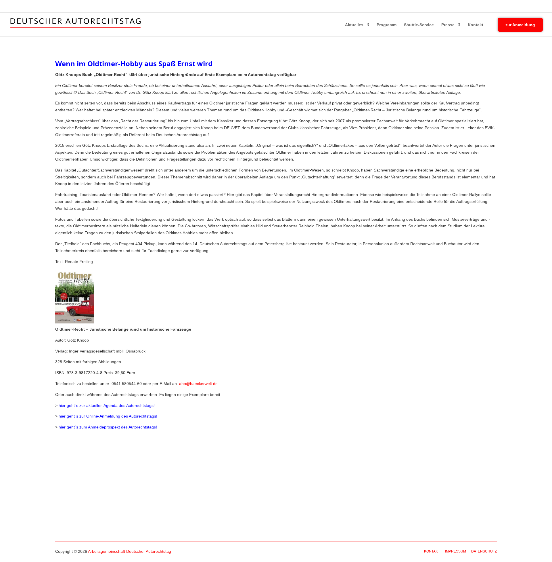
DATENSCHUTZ (484, 551)
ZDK (539, 7)
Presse (448, 25)
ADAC (513, 7)
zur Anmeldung (520, 24)
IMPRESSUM (455, 551)
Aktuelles (354, 25)
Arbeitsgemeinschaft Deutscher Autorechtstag (129, 551)
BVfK (526, 7)
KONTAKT (432, 551)
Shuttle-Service (419, 25)
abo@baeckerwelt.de (198, 383)
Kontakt (475, 25)
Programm (386, 25)
